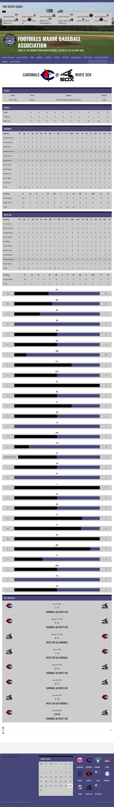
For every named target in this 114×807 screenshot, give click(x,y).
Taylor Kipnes (8, 246)
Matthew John (8, 151)
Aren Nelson (7, 198)
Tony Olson (7, 224)
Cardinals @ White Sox (57, 612)
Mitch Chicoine (8, 228)
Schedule (48, 57)
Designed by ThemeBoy (104, 802)
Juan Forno (7, 182)
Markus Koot (7, 250)
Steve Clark (7, 165)
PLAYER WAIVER (87, 57)
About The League (8, 57)
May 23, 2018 (57, 665)
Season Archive (76, 57)
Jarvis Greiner (8, 279)
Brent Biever (7, 264)
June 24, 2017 (57, 680)
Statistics (65, 57)
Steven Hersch (8, 138)
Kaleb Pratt (7, 174)
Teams (32, 57)
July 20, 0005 (57, 710)
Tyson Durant (8, 255)
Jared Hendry (8, 142)
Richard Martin (8, 259)
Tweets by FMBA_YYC (10, 757)
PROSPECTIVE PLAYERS (101, 57)
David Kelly (7, 160)
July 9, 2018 (57, 649)
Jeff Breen (7, 147)
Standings (39, 57)
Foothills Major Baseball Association (49, 42)
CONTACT (5, 61)
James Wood (7, 156)
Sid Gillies (6, 241)
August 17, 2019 (57, 619)
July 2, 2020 (57, 604)
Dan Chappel (7, 237)
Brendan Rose (8, 233)
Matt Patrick (7, 169)
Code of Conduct (22, 57)
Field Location (15, 61)
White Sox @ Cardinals (57, 642)
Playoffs (57, 57)
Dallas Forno (7, 202)
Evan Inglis (7, 178)
